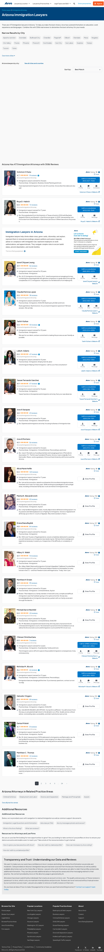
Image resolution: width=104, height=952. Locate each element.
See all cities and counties (34, 63)
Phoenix (26, 43)
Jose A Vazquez (23, 409)
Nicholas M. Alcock (25, 666)
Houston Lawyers (33, 921)
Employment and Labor (28, 797)
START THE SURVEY (81, 251)
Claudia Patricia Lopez (26, 292)
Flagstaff (57, 38)
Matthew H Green (24, 579)
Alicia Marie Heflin (24, 468)
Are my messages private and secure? (71, 823)
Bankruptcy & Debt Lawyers (62, 910)
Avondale (22, 38)
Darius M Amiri (23, 723)
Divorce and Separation (49, 797)
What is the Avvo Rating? (12, 828)
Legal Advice (6, 918)
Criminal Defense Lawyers (61, 918)
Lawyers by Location (21, 3)
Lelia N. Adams (23, 351)
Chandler (47, 38)
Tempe (89, 43)
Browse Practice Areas (9, 921)
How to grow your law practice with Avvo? (18, 845)
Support (81, 918)
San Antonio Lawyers (34, 936)
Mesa (86, 38)
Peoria (16, 43)
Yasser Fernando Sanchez (28, 380)
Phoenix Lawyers (32, 933)
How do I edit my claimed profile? (50, 845)
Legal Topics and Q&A (61, 3)
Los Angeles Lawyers (34, 914)
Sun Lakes (69, 43)
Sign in (99, 3)
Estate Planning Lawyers (61, 925)
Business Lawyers (58, 914)
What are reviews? (32, 828)
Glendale (76, 38)
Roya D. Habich (23, 201)
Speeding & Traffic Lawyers (62, 940)
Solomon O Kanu (24, 172)
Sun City (58, 43)
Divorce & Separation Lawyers (63, 933)
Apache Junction (9, 38)
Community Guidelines (43, 947)
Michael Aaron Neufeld (26, 610)
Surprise (80, 43)
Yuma (14, 48)
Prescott (36, 43)
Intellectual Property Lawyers (62, 936)
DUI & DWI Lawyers (59, 921)
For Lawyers (6, 929)
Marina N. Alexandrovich (27, 496)
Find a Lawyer (6, 910)
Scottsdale (47, 43)
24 (62, 783)
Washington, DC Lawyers (35, 925)
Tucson (6, 48)
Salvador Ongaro (24, 696)
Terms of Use (6, 947)
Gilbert (67, 38)
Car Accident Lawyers (60, 929)
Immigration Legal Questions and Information (20, 823)
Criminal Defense (9, 797)
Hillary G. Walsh (23, 552)
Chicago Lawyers (33, 918)
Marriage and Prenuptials (71, 797)
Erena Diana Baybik (25, 523)
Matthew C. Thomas (25, 752)
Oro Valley (7, 43)
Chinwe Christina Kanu (26, 637)
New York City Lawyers (34, 910)
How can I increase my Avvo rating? (79, 845)
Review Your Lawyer (8, 914)
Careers (81, 914)
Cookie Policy (29, 947)
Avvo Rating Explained (85, 921)
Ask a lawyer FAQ (46, 823)
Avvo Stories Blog (8, 925)
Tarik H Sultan (22, 321)
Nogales (95, 38)
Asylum (86, 797)
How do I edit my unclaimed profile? (16, 850)
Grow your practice (84, 3)
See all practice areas (10, 802)
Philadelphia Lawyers (34, 929)
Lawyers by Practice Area (41, 3)
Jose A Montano (23, 439)
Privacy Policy (17, 947)
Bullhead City (35, 38)
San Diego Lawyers (33, 940)
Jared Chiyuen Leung (25, 262)
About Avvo (82, 910)
